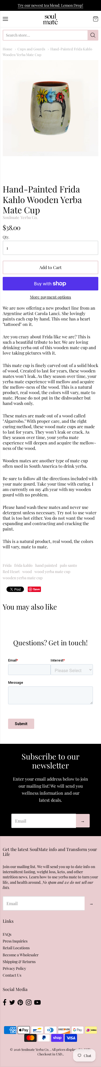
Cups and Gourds (31, 49)
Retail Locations (16, 947)
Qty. (6, 237)
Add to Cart (50, 267)
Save (36, 589)
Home (7, 49)
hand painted (46, 565)
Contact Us (12, 975)
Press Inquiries (15, 941)
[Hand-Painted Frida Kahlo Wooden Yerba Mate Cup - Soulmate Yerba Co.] (50, 108)
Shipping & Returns (19, 961)
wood (27, 571)
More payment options (50, 297)
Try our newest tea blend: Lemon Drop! (50, 5)
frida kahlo (23, 565)
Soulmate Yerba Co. (20, 217)
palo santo (68, 565)
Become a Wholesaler (21, 954)
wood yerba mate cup (52, 571)
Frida (7, 565)
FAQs (7, 934)
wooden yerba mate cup (23, 577)
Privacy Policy (14, 968)
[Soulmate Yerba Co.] (50, 19)
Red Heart (11, 571)
